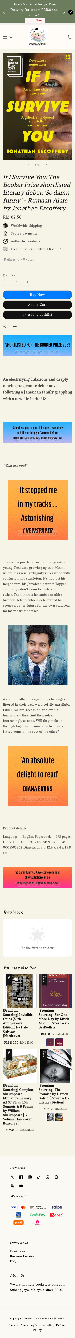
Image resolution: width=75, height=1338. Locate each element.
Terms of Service (21, 1325)
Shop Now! (35, 20)
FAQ (13, 1261)
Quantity (9, 275)
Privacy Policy (44, 1325)
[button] (5, 36)
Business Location (23, 1256)
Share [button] (13, 326)
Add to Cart (37, 305)
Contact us (17, 1251)
